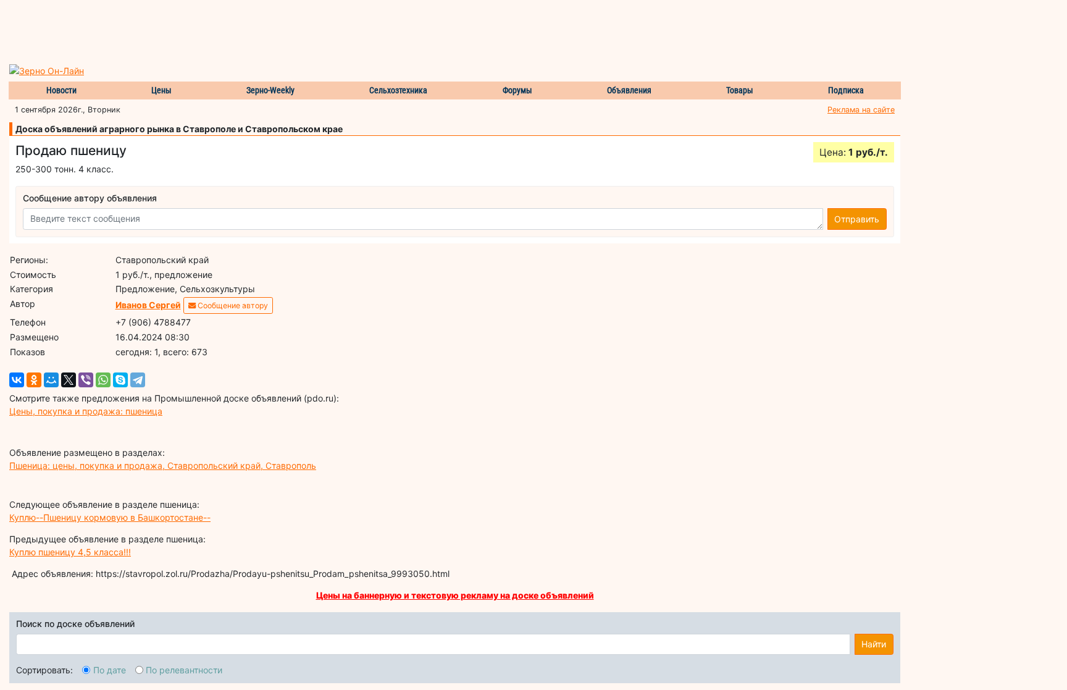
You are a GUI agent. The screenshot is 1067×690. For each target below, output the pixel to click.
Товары (739, 90)
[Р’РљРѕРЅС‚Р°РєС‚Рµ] (16, 379)
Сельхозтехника (398, 90)
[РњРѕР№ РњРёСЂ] (51, 379)
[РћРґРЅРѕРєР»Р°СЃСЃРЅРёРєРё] (34, 379)
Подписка (846, 90)
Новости (61, 90)
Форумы (517, 90)
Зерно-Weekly (270, 90)
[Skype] (120, 379)
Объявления (629, 90)
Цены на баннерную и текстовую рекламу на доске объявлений (455, 595)
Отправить (856, 219)
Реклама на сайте (861, 109)
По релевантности (184, 670)
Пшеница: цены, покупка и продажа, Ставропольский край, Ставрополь (162, 465)
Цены (161, 90)
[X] (68, 379)
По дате (109, 670)
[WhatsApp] (103, 379)
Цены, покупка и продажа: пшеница (85, 411)
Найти (873, 644)
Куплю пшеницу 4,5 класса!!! (70, 552)
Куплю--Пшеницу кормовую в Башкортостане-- (110, 517)
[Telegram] (137, 379)
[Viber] (85, 379)
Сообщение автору (232, 305)
